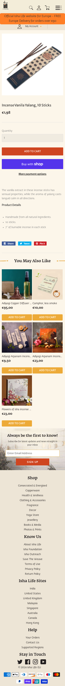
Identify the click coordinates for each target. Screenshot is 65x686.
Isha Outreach (32, 554)
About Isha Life (32, 544)
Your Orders (33, 637)
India (32, 588)
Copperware (32, 490)
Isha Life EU (34, 667)
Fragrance (32, 505)
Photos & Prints (32, 529)
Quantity (7, 131)
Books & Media (32, 525)
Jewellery (32, 520)
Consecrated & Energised (32, 485)
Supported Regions (32, 647)
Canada (32, 618)
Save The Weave (32, 559)
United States (32, 593)
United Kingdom (32, 598)
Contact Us (32, 642)
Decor (32, 510)
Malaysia (32, 603)
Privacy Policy (32, 569)
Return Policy (32, 574)
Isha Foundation (32, 549)
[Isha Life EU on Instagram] (35, 663)
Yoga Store (32, 515)
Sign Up (32, 462)
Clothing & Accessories (33, 500)
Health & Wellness (32, 495)
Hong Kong (32, 623)
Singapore (32, 608)
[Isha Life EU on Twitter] (20, 663)
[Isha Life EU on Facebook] (27, 663)
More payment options (32, 174)
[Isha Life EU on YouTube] (43, 663)
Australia (32, 613)
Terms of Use (32, 564)
